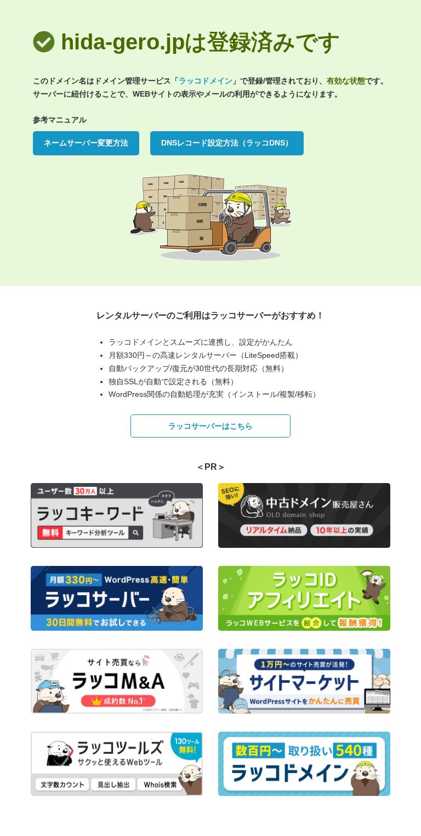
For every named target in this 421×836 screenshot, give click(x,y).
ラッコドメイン (205, 80)
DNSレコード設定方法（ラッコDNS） (227, 142)
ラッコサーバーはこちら (210, 426)
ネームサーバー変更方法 (86, 142)
